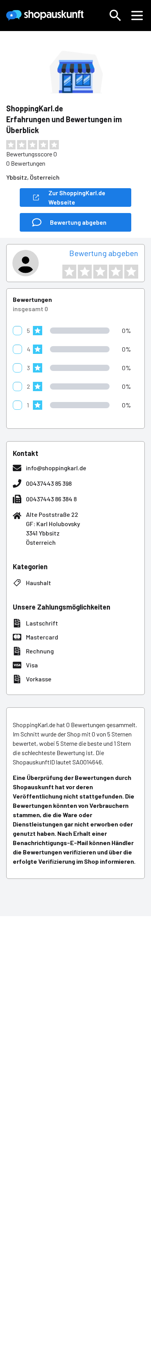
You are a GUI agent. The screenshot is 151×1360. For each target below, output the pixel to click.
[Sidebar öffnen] (137, 15)
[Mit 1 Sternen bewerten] (69, 272)
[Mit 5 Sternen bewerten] (131, 272)
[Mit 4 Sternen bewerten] (116, 272)
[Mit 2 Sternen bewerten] (85, 272)
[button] (115, 15)
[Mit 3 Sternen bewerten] (100, 272)
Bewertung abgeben (103, 253)
